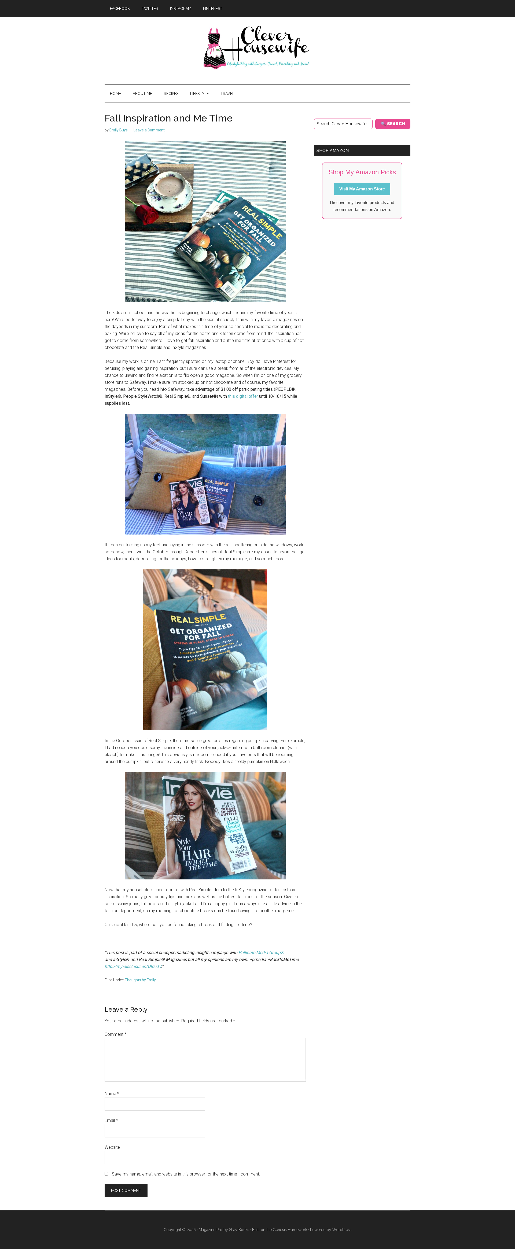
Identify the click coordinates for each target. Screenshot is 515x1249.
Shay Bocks (239, 1230)
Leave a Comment (149, 130)
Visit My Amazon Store (362, 189)
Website (112, 1147)
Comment (115, 1034)
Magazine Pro (210, 1230)
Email (111, 1120)
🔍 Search (393, 123)
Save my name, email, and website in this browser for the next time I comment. (186, 1174)
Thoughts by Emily (140, 980)
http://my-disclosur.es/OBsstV (133, 966)
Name (112, 1093)
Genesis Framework (290, 1230)
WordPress (342, 1230)
